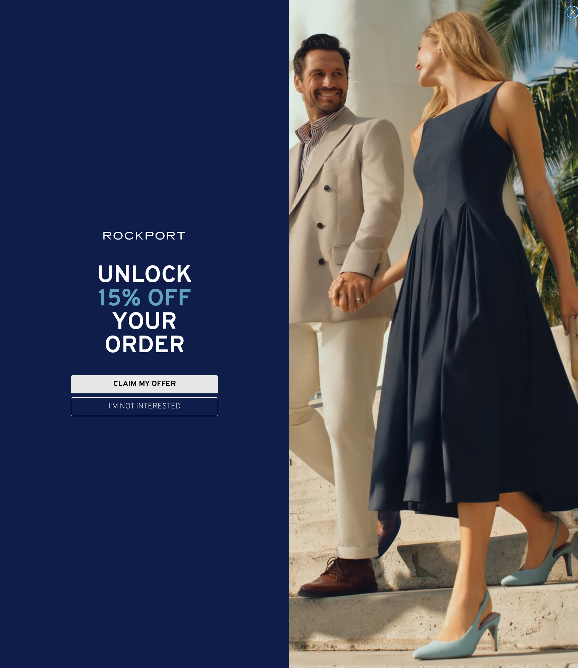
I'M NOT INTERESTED (144, 406)
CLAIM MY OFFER (144, 384)
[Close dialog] (572, 12)
